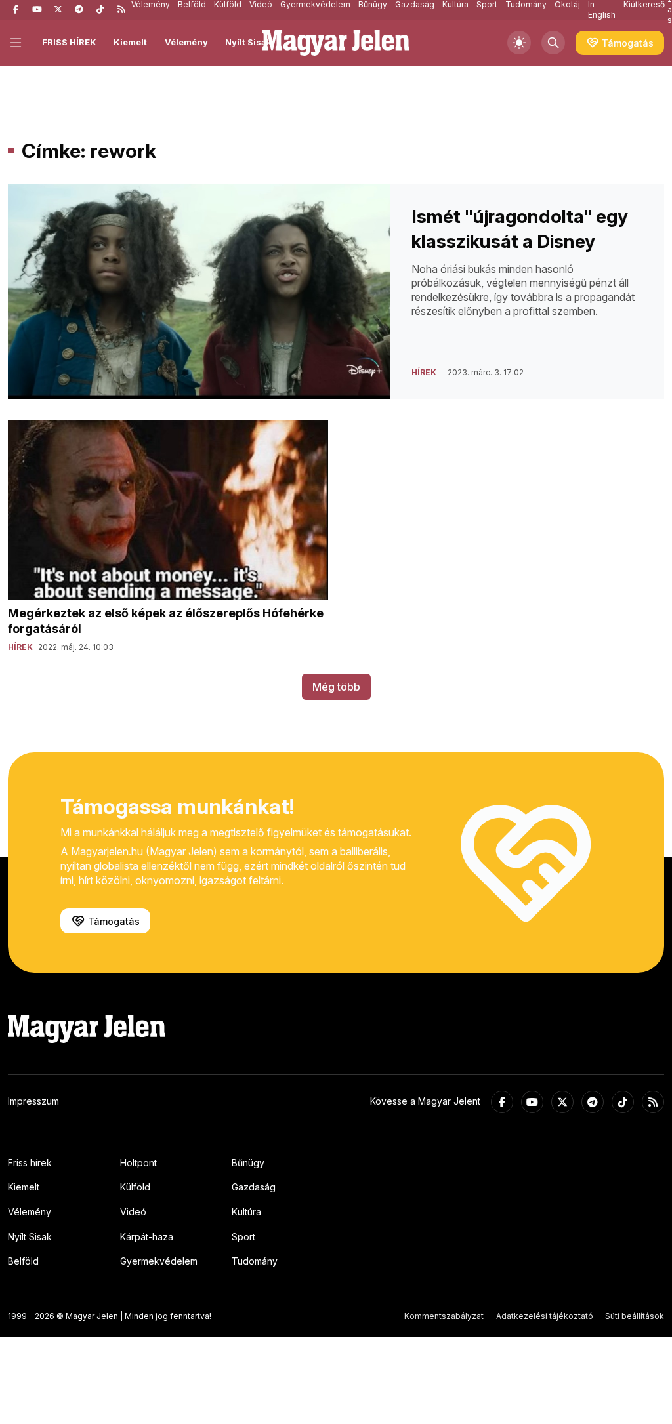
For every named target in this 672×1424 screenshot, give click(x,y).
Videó (133, 1211)
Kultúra (246, 1211)
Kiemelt (130, 42)
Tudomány (255, 1261)
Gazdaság (254, 1186)
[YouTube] (37, 10)
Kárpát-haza (146, 1236)
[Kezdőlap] (336, 43)
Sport (243, 1236)
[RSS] (121, 10)
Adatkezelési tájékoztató (544, 1316)
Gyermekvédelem (159, 1261)
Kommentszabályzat (444, 1316)
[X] (58, 10)
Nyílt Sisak (248, 42)
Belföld (23, 1261)
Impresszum (33, 1101)
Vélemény (186, 42)
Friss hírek (30, 1162)
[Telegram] (79, 10)
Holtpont (138, 1162)
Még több (336, 686)
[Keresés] (553, 42)
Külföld (135, 1186)
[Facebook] (16, 10)
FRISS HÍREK (69, 42)
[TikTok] (100, 10)
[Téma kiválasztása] (519, 42)
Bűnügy (248, 1162)
